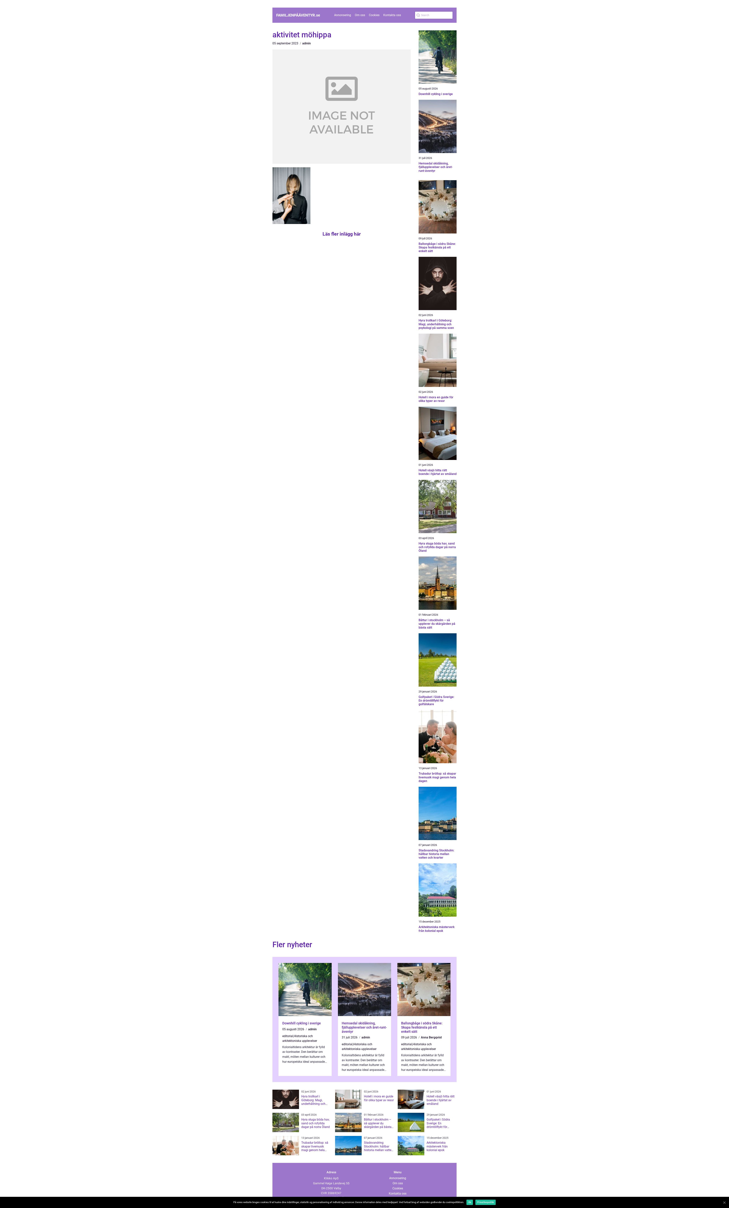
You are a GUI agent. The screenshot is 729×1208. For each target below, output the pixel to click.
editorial (287, 1036)
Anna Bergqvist (431, 1037)
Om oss (360, 15)
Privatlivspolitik (485, 1202)
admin (306, 43)
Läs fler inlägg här (342, 234)
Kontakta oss (392, 15)
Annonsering (342, 15)
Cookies (374, 15)
